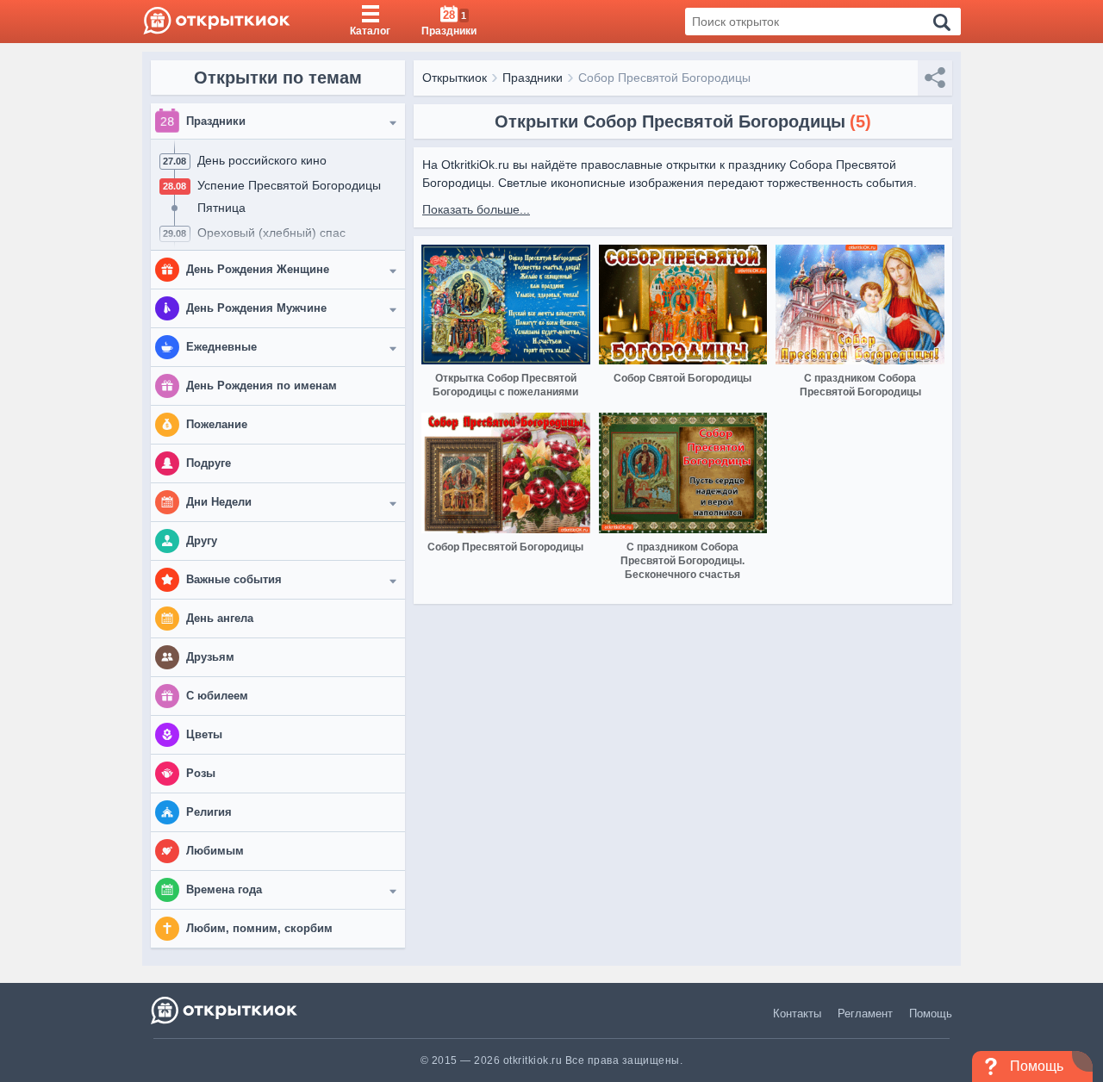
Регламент (865, 1013)
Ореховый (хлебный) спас (271, 232)
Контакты (797, 1013)
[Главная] (216, 21)
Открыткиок (454, 77)
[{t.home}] (225, 1010)
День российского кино (262, 160)
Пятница (221, 208)
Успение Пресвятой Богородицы (289, 185)
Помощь (930, 1013)
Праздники (532, 77)
